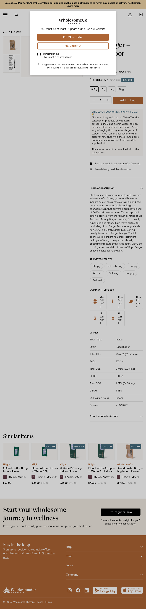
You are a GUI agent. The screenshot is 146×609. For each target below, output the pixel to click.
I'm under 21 (73, 45)
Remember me (57, 55)
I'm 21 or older (73, 37)
